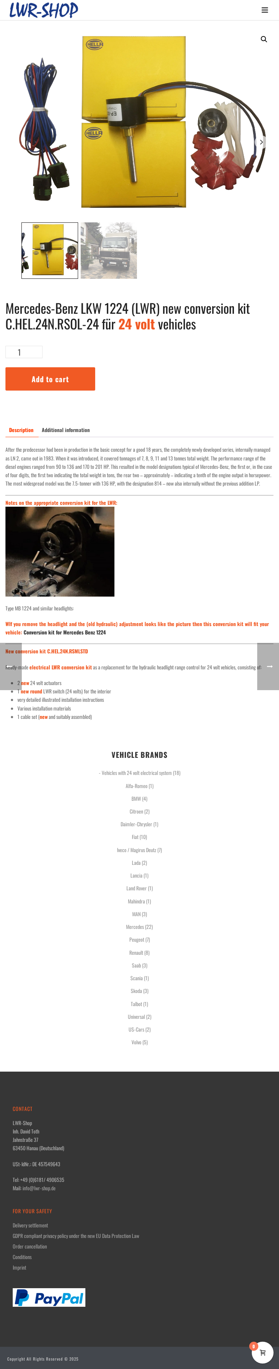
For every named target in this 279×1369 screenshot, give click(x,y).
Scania (136, 978)
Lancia (136, 875)
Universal (136, 1016)
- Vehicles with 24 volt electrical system (135, 772)
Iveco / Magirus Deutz (136, 850)
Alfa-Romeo (136, 786)
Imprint (19, 1267)
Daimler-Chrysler (136, 824)
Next (261, 142)
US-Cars (136, 1029)
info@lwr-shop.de (39, 1188)
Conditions (22, 1257)
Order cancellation (30, 1246)
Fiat (135, 836)
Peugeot (136, 939)
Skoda (136, 990)
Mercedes (135, 926)
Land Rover (136, 888)
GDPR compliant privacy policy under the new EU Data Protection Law (76, 1236)
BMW (136, 798)
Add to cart (50, 378)
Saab (136, 965)
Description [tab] (21, 430)
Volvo (136, 1042)
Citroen (136, 811)
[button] (264, 39)
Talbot (136, 1004)
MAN (136, 914)
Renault (136, 952)
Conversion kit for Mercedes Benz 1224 (65, 632)
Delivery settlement (30, 1225)
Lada (136, 862)
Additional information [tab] (66, 430)
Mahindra (136, 901)
